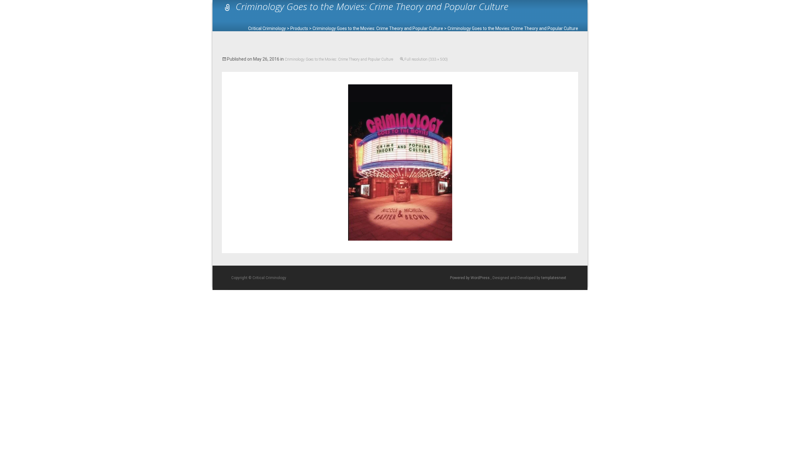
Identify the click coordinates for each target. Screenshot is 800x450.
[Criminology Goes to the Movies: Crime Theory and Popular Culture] (400, 162)
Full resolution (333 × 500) (426, 59)
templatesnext (553, 278)
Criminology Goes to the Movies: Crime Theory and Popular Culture (339, 59)
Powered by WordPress (470, 278)
